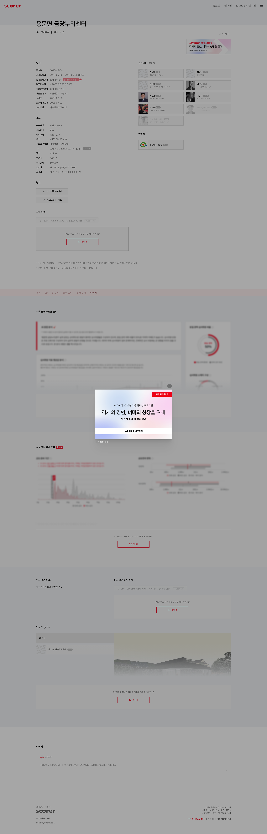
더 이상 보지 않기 (102, 442)
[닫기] (169, 386)
